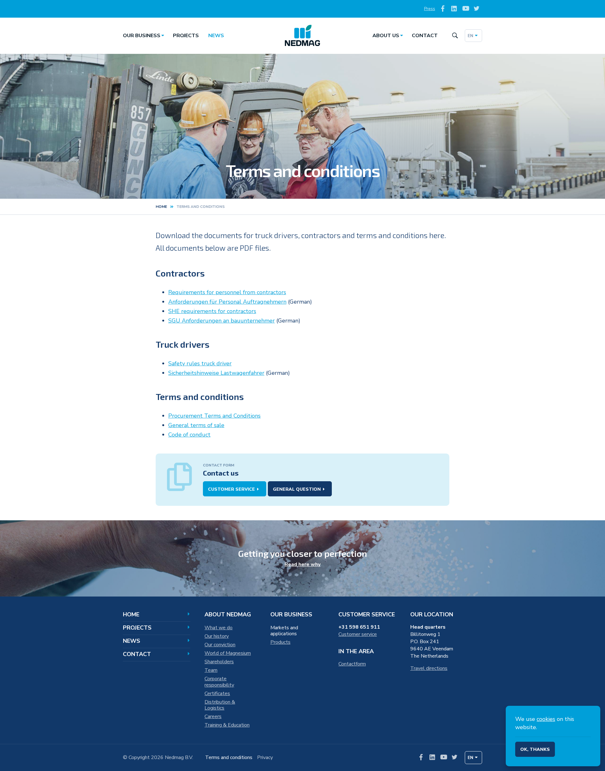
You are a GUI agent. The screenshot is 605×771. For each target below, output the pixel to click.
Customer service (231, 489)
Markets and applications (284, 630)
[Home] (302, 35)
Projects (186, 35)
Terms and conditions (228, 757)
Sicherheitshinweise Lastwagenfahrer (216, 373)
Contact (425, 35)
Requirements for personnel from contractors (227, 292)
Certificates (217, 693)
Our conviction (220, 644)
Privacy (265, 757)
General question (297, 489)
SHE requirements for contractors (212, 311)
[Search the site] (455, 35)
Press (429, 9)
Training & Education (227, 725)
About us (385, 35)
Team (211, 670)
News (216, 35)
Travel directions (428, 668)
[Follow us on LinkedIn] (454, 9)
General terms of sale (196, 425)
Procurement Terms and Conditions (214, 416)
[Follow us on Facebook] (442, 9)
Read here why (302, 564)
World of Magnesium (228, 653)
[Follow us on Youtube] (465, 9)
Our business (141, 35)
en (470, 36)
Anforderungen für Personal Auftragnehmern (227, 302)
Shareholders (219, 661)
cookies (546, 719)
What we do (219, 627)
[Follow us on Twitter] (476, 9)
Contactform (352, 663)
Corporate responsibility (219, 681)
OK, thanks (535, 749)
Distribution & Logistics (220, 705)
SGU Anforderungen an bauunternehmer (221, 320)
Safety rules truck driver (200, 363)
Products (280, 642)
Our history (217, 636)
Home (161, 206)
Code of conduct (189, 434)
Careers (213, 716)
